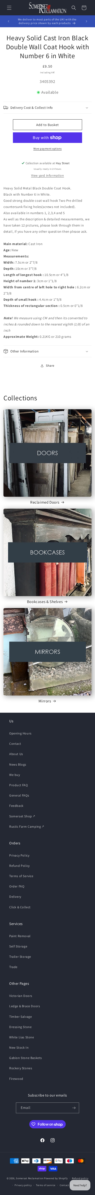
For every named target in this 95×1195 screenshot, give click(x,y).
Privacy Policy (19, 855)
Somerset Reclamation (29, 1178)
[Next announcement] (86, 21)
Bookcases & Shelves (45, 601)
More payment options (47, 148)
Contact (15, 744)
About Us (16, 754)
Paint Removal (20, 936)
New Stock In (19, 1047)
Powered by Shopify (56, 1178)
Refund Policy (19, 866)
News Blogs (17, 764)
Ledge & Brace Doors (24, 1006)
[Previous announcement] (8, 21)
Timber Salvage (20, 1017)
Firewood (16, 1079)
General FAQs (19, 795)
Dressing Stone (20, 1027)
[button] (9, 8)
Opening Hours (20, 733)
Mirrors (45, 701)
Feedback (16, 806)
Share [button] (50, 365)
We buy (14, 775)
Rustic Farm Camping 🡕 (26, 826)
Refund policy (80, 1178)
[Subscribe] (74, 1107)
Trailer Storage (20, 957)
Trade (13, 967)
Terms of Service (21, 876)
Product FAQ (18, 785)
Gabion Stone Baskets (25, 1058)
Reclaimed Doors (44, 502)
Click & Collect (20, 907)
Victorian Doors (20, 996)
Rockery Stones (20, 1068)
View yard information (47, 175)
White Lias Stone (21, 1037)
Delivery (15, 897)
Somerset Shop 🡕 (22, 816)
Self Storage (18, 946)
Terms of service (45, 1185)
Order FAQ (16, 886)
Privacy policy (23, 1185)
